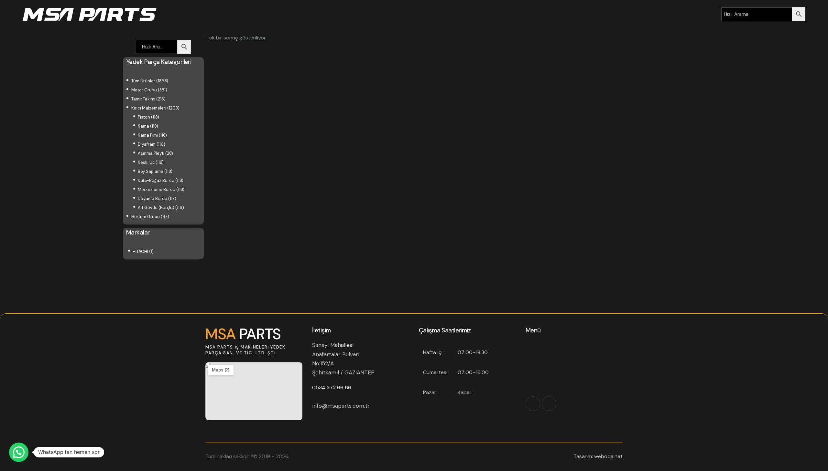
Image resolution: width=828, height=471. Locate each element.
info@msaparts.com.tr (341, 405)
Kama (143, 126)
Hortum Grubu (145, 216)
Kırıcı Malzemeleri (148, 108)
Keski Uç (146, 162)
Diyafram (147, 144)
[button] (18, 452)
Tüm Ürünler (143, 81)
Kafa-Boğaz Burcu (156, 180)
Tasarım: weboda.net (598, 456)
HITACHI (140, 251)
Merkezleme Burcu (156, 189)
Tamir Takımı (143, 99)
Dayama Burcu (152, 198)
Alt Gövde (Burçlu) (156, 207)
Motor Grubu (144, 90)
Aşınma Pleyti (151, 153)
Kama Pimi (148, 135)
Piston (144, 117)
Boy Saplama (150, 171)
